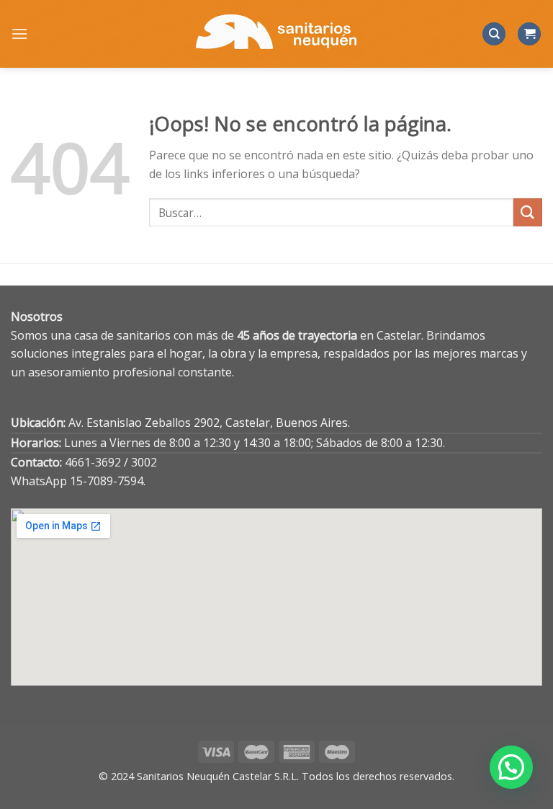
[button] (511, 767)
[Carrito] (529, 34)
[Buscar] (493, 34)
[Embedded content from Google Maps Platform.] (276, 597)
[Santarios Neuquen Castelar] (276, 33)
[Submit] (527, 212)
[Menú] (19, 33)
